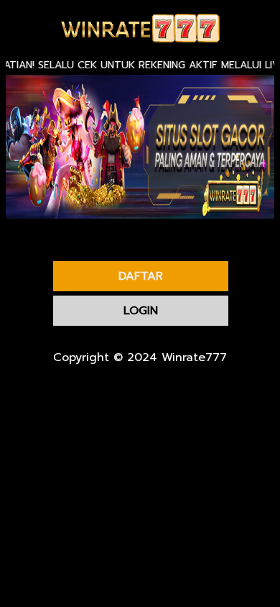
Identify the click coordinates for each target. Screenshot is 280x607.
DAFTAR (140, 276)
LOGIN (140, 310)
